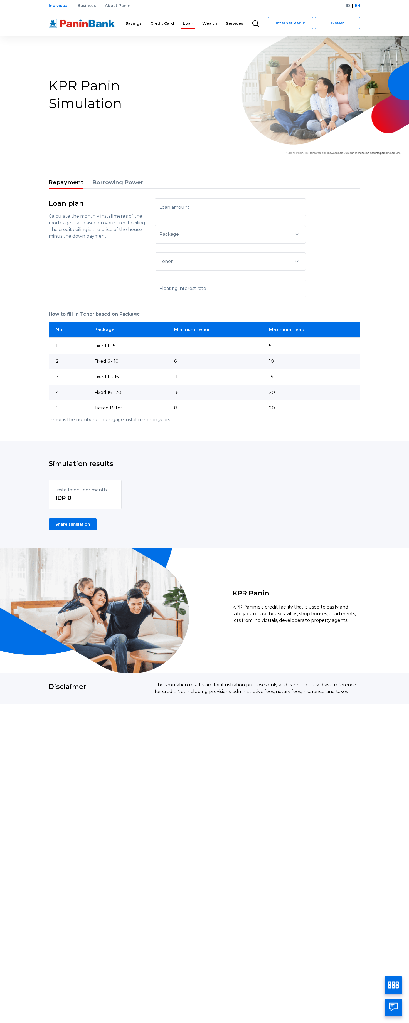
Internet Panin (290, 23)
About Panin (117, 5)
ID (348, 5)
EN (357, 5)
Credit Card (162, 23)
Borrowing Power (117, 182)
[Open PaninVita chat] (393, 1007)
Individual (59, 5)
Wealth (209, 23)
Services (234, 23)
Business (87, 5)
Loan (188, 23)
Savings (133, 23)
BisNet (337, 23)
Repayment (66, 182)
